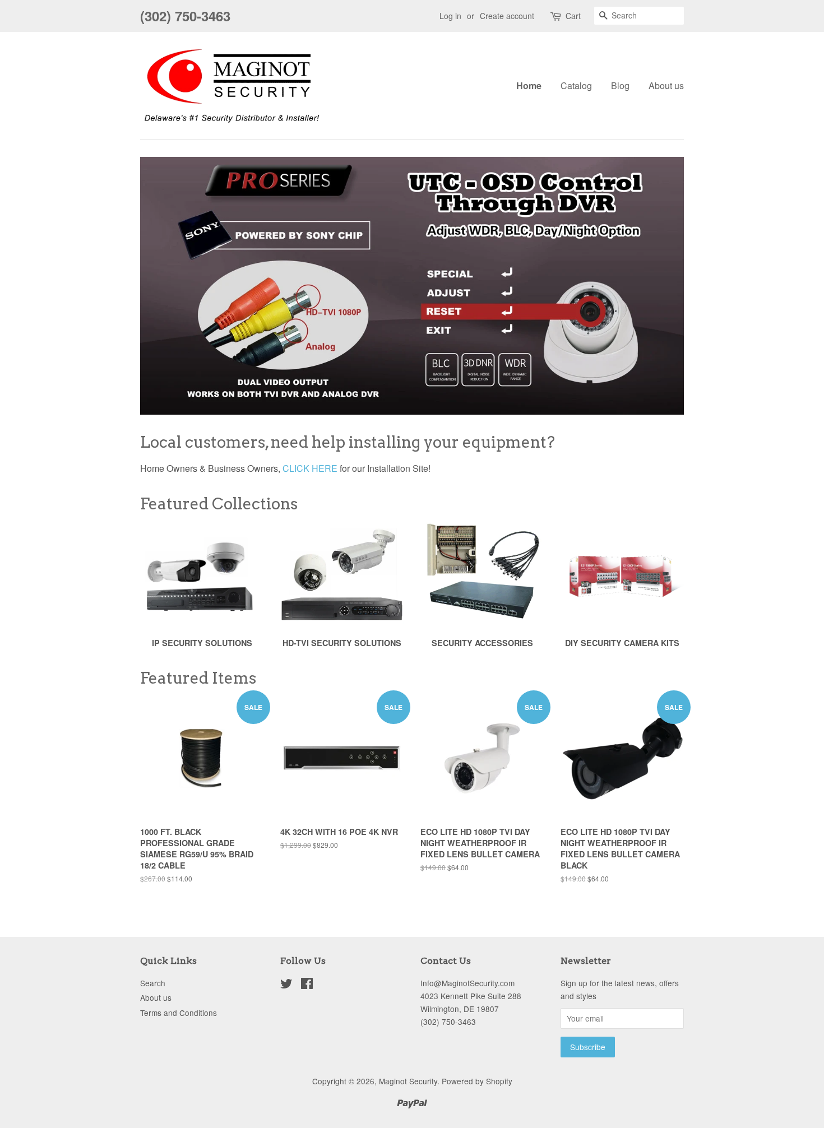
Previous (164, 286)
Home (528, 85)
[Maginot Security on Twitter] (286, 985)
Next (660, 286)
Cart (573, 15)
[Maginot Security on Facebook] (306, 985)
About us (666, 85)
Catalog (576, 85)
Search (152, 982)
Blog (620, 85)
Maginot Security (408, 1081)
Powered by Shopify (477, 1081)
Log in (450, 15)
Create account (507, 15)
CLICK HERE (310, 468)
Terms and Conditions (178, 1012)
